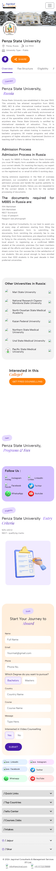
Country (9, 688)
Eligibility (43, 68)
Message (9, 716)
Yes (9, 735)
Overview (7, 68)
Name (7, 633)
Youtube (38, 493)
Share (23, 59)
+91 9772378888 (42, 866)
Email (7, 647)
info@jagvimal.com (18, 866)
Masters (29, 680)
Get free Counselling (27, 381)
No (19, 735)
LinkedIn (38, 478)
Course (8, 702)
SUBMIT (13, 746)
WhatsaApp (17, 493)
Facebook (16, 485)
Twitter (38, 485)
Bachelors (13, 680)
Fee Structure (25, 68)
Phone (8, 661)
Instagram (16, 478)
